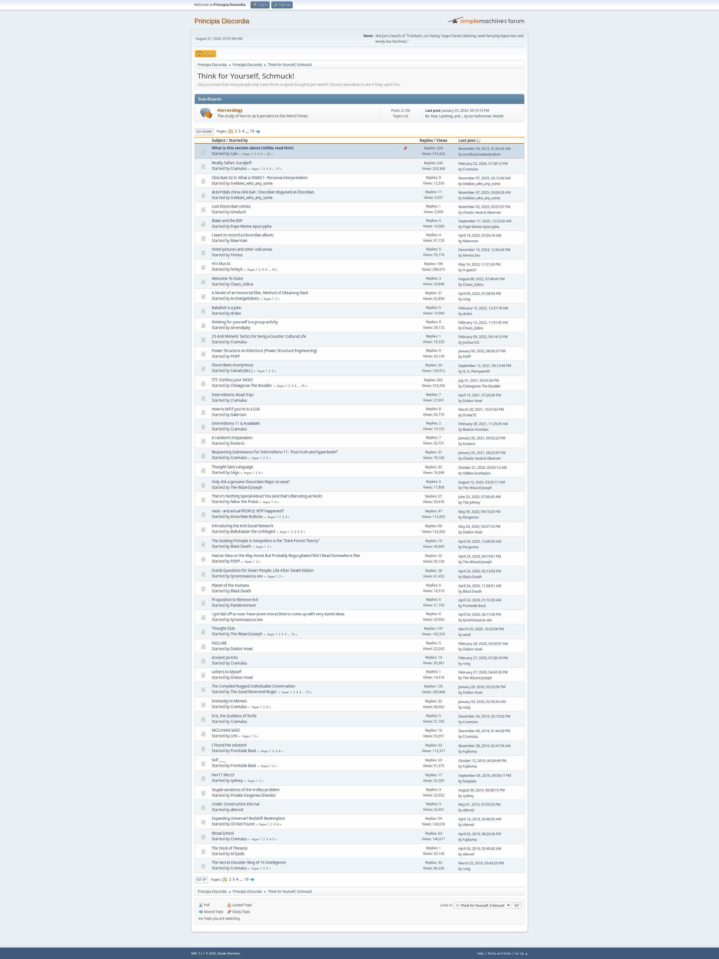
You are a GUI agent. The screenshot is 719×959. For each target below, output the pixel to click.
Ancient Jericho (225, 657)
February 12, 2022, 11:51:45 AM (483, 322)
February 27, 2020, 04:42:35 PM (483, 672)
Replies (426, 140)
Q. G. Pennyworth (476, 371)
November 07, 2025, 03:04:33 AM (484, 192)
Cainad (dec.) (241, 370)
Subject (219, 140)
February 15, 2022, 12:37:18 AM (483, 308)
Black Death (241, 546)
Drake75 (469, 415)
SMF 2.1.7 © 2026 (203, 953)
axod (466, 634)
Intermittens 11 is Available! (236, 423)
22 (268, 154)
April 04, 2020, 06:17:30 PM (479, 614)
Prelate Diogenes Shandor (253, 795)
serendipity (240, 327)
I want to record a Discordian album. (243, 235)
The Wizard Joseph (246, 487)
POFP (235, 356)
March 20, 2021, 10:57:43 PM (481, 409)
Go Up (201, 879)
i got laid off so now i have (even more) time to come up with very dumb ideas (278, 613)
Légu (235, 472)
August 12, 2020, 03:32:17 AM (481, 482)
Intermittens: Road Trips (233, 394)
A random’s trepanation (232, 437)
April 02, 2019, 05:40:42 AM (479, 848)
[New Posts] (206, 113)
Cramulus (239, 168)
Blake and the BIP (227, 220)
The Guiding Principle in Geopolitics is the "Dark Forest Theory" (266, 540)
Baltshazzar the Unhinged (253, 531)
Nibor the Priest (244, 501)
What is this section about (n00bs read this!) (253, 147)
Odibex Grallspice (476, 473)
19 (252, 131)
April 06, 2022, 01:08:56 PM (479, 293)
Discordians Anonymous (232, 364)
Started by (238, 140)
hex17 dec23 (223, 774)
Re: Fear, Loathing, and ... (444, 116)
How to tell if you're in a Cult (236, 409)
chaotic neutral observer (482, 212)
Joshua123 (471, 342)
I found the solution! (229, 745)
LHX (234, 735)
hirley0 (237, 269)
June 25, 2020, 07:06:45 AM (479, 496)
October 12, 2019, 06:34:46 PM (482, 760)
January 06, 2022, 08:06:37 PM (482, 351)
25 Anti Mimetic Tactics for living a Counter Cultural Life (259, 336)
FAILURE (219, 643)
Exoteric (238, 443)
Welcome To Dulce (227, 278)
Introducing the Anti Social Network (242, 525)
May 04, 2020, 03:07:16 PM (479, 526)
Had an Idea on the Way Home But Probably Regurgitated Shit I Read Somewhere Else (286, 555)
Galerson (238, 414)
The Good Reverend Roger (254, 691)
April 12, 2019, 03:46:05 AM (479, 819)
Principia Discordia (221, 21)
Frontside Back (474, 605)
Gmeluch (238, 211)
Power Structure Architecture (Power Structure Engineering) (264, 350)
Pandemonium (243, 605)
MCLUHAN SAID (226, 730)
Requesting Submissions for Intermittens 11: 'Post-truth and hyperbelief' (275, 452)
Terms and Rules (499, 953)
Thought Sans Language (232, 466)
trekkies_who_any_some (252, 183)
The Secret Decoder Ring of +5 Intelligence (249, 862)
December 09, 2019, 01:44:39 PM (484, 731)
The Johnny (471, 502)
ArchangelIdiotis (245, 298)
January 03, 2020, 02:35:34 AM (482, 701)
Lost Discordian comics (231, 206)
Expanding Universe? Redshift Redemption (248, 818)
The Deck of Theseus (229, 848)
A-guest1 (470, 270)
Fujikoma (470, 751)
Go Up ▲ (521, 953)
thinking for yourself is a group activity (245, 322)
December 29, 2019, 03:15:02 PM (484, 716)
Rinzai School (223, 833)
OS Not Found (242, 823)
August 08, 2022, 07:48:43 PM (481, 279)
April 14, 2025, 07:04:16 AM (479, 235)
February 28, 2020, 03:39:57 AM (483, 643)
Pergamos (471, 517)
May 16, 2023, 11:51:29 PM (479, 264)
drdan (236, 313)
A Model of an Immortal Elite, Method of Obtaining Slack (260, 292)
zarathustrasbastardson (481, 154)
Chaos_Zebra (242, 284)
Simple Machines (228, 953)
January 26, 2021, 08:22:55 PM (482, 452)
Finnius (237, 254)
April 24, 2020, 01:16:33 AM (479, 600)
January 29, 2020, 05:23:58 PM (482, 686)
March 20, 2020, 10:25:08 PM (481, 629)
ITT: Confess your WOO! (232, 379)
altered (237, 809)
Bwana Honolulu (475, 429)
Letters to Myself (226, 671)
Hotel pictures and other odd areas (242, 249)
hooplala (469, 781)
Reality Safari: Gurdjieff (231, 162)
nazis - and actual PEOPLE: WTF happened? (248, 510)
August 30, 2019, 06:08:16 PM (481, 790)
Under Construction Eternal (235, 804)
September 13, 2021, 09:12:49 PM (484, 365)
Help (480, 953)
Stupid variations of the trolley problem (245, 789)
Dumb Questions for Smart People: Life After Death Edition (263, 570)
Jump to (446, 905)
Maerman (239, 240)
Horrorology (229, 110)
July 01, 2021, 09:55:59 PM (478, 380)
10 (293, 634)
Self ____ (219, 759)
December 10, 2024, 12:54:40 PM (484, 249)
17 (277, 169)
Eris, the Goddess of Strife (234, 715)
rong (466, 299)
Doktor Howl (472, 400)
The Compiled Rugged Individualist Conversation (253, 686)
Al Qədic (238, 853)
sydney (237, 780)
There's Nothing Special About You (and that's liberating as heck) (267, 496)
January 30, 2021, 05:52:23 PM (482, 438)
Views (441, 140)
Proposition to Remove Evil (235, 599)
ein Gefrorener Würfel (486, 116)
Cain (234, 153)
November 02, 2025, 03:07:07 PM (484, 206)
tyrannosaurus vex (247, 576)
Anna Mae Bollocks (247, 516)
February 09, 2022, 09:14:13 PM (483, 336)
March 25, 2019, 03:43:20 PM (481, 863)
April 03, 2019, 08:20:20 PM (479, 834)
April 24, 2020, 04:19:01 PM (479, 556)
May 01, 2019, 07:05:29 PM (479, 804)
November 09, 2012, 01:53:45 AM (484, 148)
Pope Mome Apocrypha (251, 226)
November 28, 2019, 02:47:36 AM (484, 745)
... (247, 131)
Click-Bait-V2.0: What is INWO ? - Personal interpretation (260, 177)
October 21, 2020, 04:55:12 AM (482, 467)
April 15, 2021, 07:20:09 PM (479, 395)
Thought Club (223, 628)
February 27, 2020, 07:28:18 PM (483, 658)
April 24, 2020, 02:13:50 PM (479, 571)
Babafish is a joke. (227, 307)
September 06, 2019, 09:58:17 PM (484, 775)
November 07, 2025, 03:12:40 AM (484, 178)
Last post (466, 140)
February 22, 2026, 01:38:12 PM (483, 163)
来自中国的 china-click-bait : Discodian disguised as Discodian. (263, 192)
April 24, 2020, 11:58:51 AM (479, 585)
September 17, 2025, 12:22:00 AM (484, 221)
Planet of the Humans (230, 585)
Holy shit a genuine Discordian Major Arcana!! (251, 481)
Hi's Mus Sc (221, 263)
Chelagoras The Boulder (251, 385)
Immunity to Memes (229, 701)
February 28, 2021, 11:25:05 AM (483, 423)
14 (273, 269)
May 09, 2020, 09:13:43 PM (479, 511)
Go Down (204, 131)
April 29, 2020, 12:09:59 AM (479, 541)
